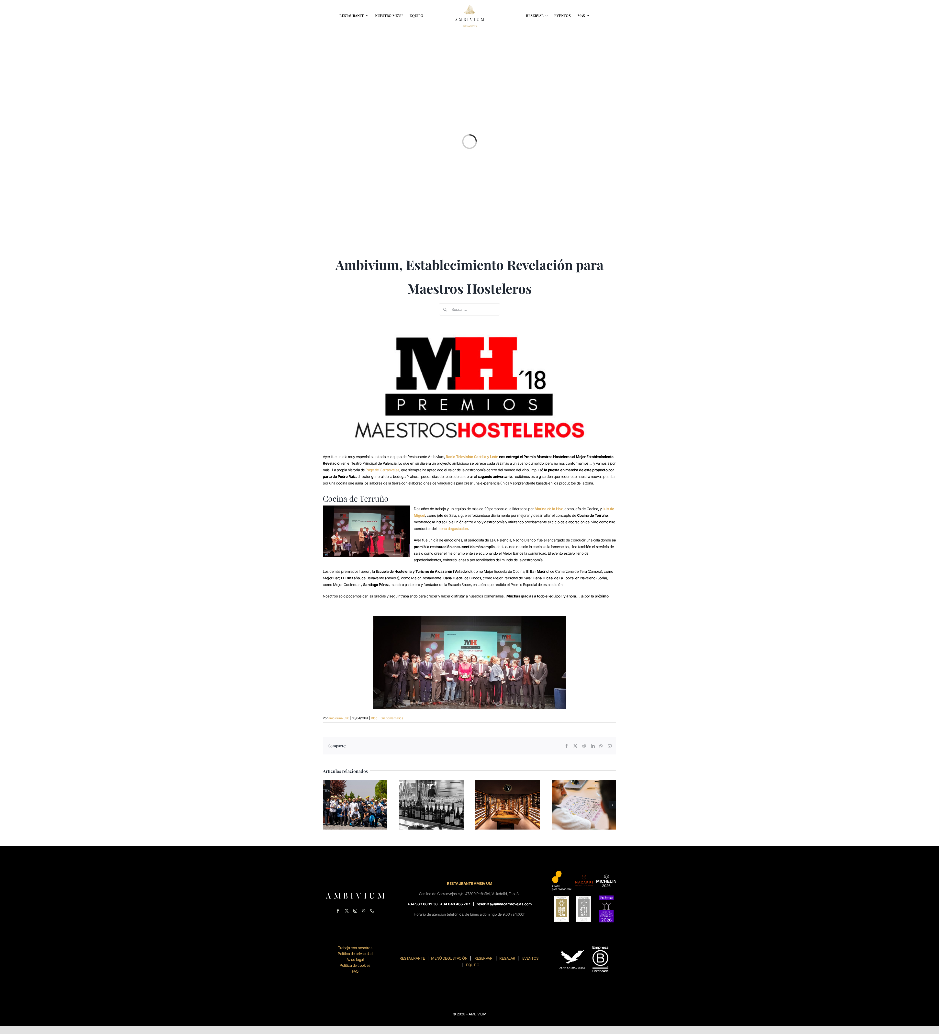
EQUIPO (472, 965)
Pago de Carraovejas (382, 470)
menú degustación (452, 528)
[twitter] (347, 911)
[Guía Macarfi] (584, 875)
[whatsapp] (364, 911)
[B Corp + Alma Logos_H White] (583, 947)
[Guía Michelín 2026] (606, 876)
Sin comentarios (392, 718)
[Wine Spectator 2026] (606, 897)
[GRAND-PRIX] (561, 897)
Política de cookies (355, 965)
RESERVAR (483, 958)
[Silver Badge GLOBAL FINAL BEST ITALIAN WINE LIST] (583, 897)
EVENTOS (530, 958)
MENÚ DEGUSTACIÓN (449, 958)
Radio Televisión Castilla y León (472, 456)
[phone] (372, 911)
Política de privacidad (355, 953)
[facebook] (338, 911)
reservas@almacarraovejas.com (504, 904)
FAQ (355, 971)
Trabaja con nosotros (355, 947)
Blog (374, 718)
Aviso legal (355, 959)
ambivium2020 (338, 718)
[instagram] (355, 911)
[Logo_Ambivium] (469, 6)
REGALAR (507, 958)
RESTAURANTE (412, 958)
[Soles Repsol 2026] (561, 872)
